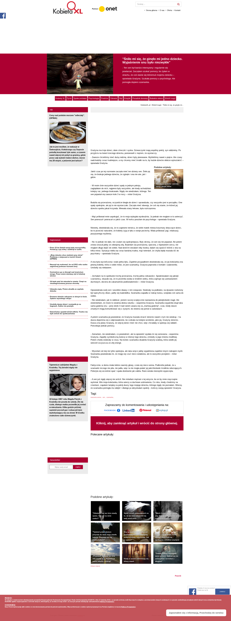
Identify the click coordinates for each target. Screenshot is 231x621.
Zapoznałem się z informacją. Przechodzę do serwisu (196, 613)
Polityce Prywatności (128, 607)
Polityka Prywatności (107, 601)
